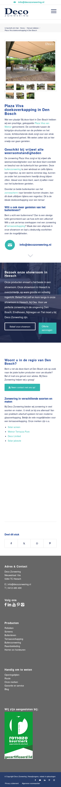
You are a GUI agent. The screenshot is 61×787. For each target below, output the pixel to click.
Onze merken (11, 681)
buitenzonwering (13, 169)
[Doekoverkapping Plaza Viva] (20, 95)
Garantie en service (14, 685)
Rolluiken (9, 627)
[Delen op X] (24, 543)
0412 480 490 (15, 587)
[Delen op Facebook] (11, 543)
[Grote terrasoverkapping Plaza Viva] (30, 61)
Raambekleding (12, 646)
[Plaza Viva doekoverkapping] (30, 86)
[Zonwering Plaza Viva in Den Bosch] (10, 95)
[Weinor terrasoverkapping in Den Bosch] (20, 86)
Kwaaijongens (33, 776)
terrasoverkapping (16, 226)
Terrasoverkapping (14, 638)
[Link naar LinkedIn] (44, 780)
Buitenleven (10, 635)
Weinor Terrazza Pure (19, 431)
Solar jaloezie (14, 440)
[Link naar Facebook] (35, 780)
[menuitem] (52, 11)
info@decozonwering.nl (31, 2)
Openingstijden (12, 674)
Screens (9, 631)
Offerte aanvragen (47, 328)
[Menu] (52, 11)
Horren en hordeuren (15, 649)
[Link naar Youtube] (40, 780)
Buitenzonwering (13, 642)
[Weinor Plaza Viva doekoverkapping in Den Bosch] (41, 86)
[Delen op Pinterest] (49, 543)
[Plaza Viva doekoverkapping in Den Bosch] (51, 86)
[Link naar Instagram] (54, 780)
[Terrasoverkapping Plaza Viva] (30, 95)
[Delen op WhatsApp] (37, 543)
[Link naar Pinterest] (49, 780)
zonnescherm (11, 192)
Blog (7, 689)
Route (7, 678)
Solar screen (14, 427)
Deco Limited (14, 436)
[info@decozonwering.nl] (10, 245)
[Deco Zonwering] (25, 12)
